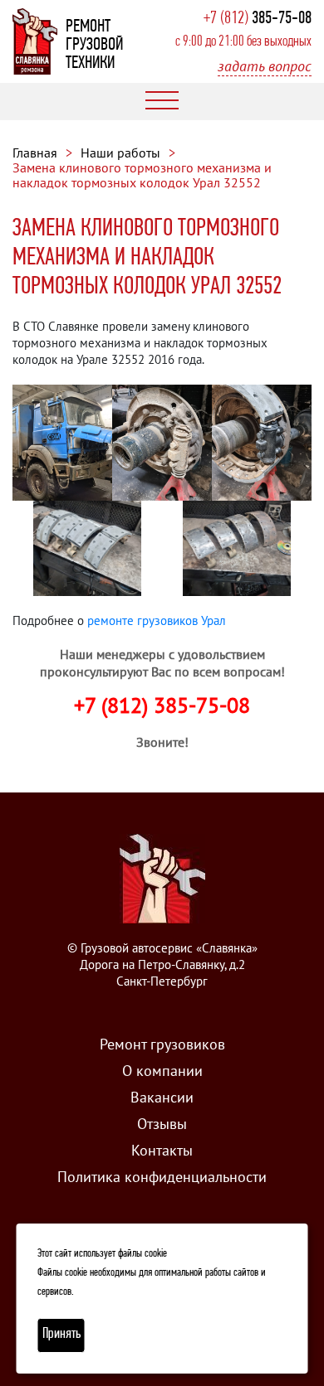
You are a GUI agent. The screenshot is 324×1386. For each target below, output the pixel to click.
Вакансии (162, 1097)
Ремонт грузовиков (162, 1044)
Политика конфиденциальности (162, 1176)
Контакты (162, 1150)
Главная (34, 152)
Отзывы (162, 1123)
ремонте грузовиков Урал (156, 620)
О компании (162, 1070)
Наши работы (120, 152)
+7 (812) (258, 18)
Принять (61, 1334)
